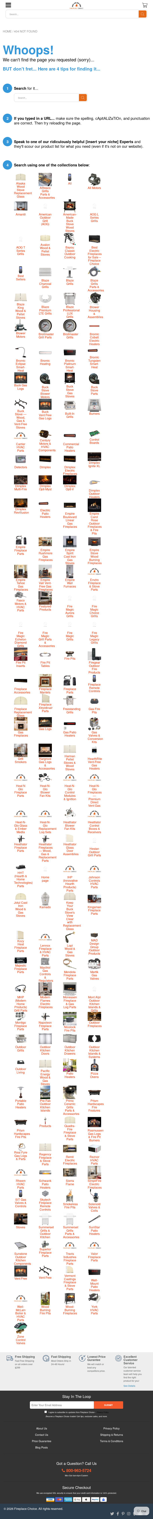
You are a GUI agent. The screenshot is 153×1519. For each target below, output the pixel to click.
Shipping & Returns (111, 1435)
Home (7, 31)
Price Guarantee (41, 1441)
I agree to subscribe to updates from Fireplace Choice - (78, 1412)
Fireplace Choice (25, 1509)
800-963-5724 (78, 1470)
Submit (108, 1405)
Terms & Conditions (111, 1441)
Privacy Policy (102, 1412)
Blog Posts (41, 1447)
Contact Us (41, 1435)
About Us (41, 1428)
